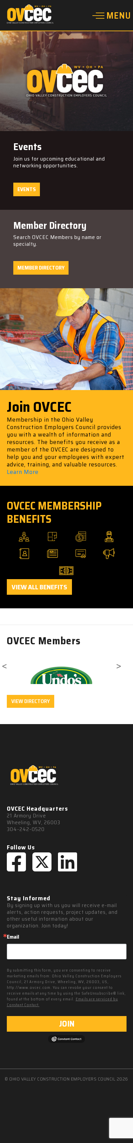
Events (26, 189)
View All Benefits (39, 587)
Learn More (23, 472)
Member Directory (40, 267)
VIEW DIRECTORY (30, 701)
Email (13, 937)
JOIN (66, 1023)
